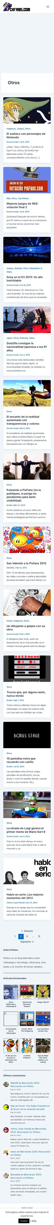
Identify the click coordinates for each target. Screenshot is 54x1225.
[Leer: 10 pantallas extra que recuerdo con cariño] (27, 734)
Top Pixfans (23, 198)
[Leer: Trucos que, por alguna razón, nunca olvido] (27, 668)
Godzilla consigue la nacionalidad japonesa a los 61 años (27, 347)
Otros (27, 129)
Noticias (18, 268)
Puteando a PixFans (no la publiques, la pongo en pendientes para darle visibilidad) (24, 495)
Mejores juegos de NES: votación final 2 (22, 205)
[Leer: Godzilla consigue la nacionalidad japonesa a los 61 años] (27, 319)
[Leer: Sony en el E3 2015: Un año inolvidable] (27, 249)
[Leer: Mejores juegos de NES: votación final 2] (27, 180)
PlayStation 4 (36, 268)
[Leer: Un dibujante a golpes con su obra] (27, 602)
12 (39, 936)
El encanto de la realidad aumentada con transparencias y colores (23, 420)
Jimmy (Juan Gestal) (20, 1128)
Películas (24, 338)
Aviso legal (27, 1208)
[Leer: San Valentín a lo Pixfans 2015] (27, 539)
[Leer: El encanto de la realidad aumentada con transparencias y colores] (27, 393)
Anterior (27, 931)
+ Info (33, 1220)
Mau (12, 1106)
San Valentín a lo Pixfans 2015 (26, 563)
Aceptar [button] (24, 1221)
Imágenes (11, 129)
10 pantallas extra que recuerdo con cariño (21, 760)
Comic (9, 621)
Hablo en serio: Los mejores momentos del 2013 (25, 896)
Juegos (20, 129)
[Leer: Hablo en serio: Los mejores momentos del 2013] (27, 870)
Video (9, 272)
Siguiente (27, 941)
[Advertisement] (27, 41)
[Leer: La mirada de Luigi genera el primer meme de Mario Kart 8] (27, 804)
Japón (9, 338)
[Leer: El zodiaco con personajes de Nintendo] (27, 110)
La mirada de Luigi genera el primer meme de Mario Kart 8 (26, 830)
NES (8, 198)
